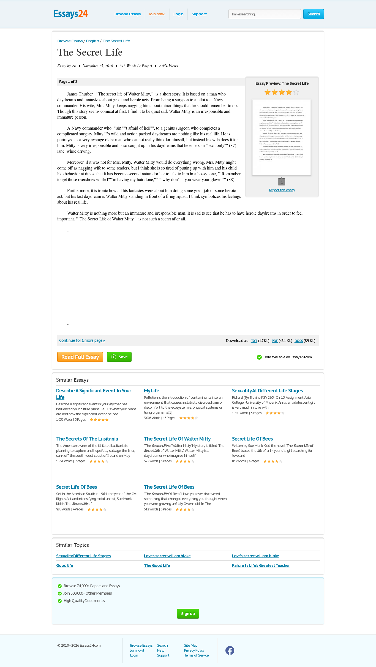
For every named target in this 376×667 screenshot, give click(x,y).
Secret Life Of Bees (252, 439)
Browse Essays (128, 14)
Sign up (188, 613)
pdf (275, 340)
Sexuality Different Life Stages (83, 555)
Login (178, 14)
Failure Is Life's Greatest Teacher (261, 565)
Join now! (157, 14)
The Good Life (157, 565)
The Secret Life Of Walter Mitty (177, 439)
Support (199, 14)
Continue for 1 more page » (82, 340)
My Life (151, 390)
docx (299, 340)
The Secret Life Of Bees (169, 487)
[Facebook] (229, 653)
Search (162, 645)
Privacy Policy (194, 650)
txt (254, 340)
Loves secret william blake (167, 555)
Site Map (190, 645)
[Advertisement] (188, 276)
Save (123, 356)
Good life (64, 565)
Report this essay (282, 190)
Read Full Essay (80, 356)
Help (160, 650)
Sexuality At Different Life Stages (267, 390)
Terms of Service (196, 655)
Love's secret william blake (255, 555)
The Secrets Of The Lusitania (87, 439)
